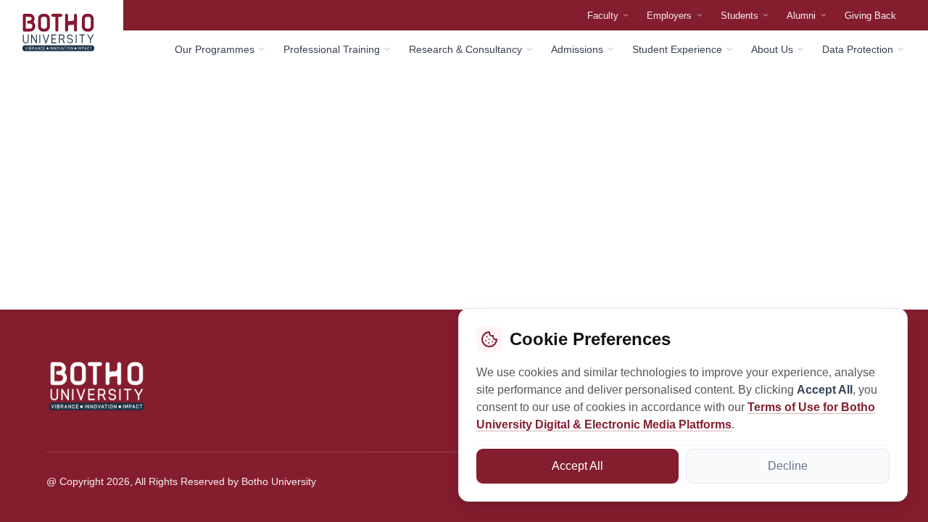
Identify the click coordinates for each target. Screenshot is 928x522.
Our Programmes (214, 49)
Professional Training (331, 49)
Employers (669, 15)
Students (739, 15)
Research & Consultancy (465, 49)
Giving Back (870, 15)
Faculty (602, 15)
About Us (772, 49)
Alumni (801, 15)
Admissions (577, 49)
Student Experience (677, 49)
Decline (788, 466)
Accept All (577, 466)
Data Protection (857, 49)
